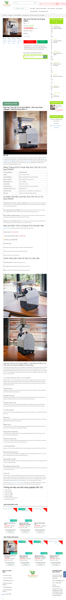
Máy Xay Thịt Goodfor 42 (27, 523)
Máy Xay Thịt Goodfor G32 (12, 523)
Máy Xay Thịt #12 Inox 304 (42, 523)
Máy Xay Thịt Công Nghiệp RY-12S (28, 556)
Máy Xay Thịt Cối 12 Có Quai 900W (59, 106)
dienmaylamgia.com (56, 586)
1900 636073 (58, 582)
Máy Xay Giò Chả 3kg (44, 556)
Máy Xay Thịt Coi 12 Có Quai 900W (16, 482)
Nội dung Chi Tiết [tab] (11, 104)
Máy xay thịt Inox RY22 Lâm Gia (59, 556)
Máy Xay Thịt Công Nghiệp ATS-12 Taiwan (14, 556)
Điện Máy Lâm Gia (26, 161)
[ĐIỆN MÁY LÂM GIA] (7, 3)
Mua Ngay (12, 531)
